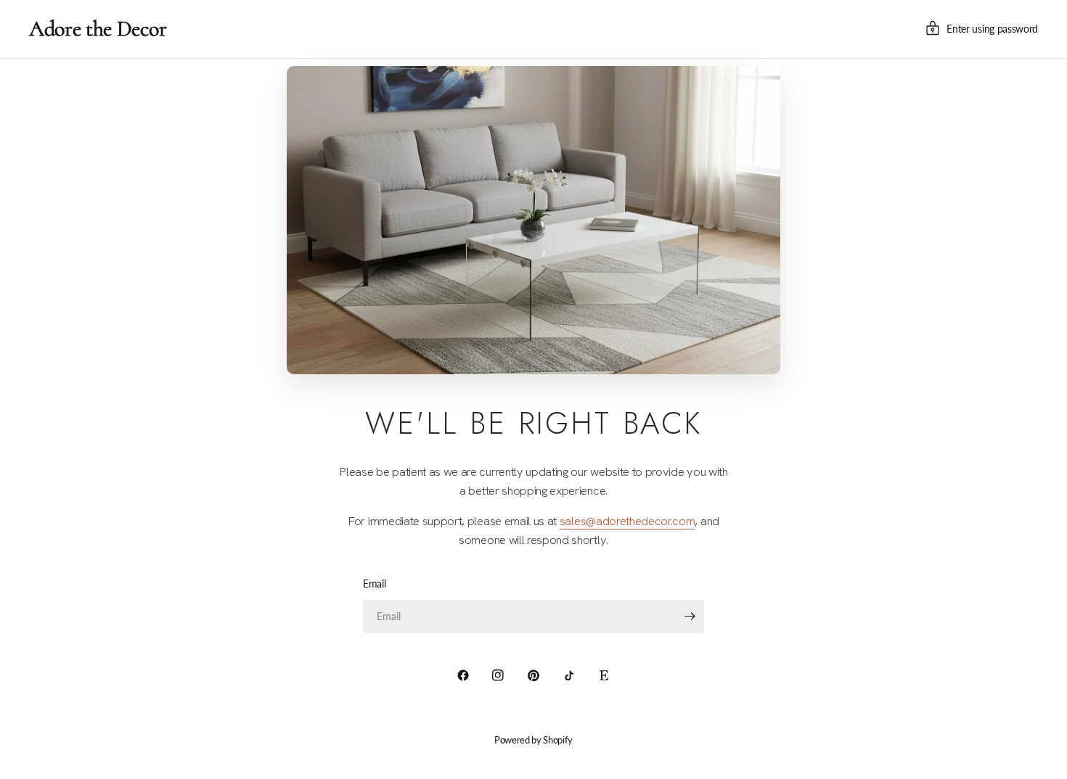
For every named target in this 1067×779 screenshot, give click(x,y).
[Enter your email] (689, 616)
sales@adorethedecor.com (627, 521)
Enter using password (992, 28)
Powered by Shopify (533, 740)
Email (374, 583)
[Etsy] (604, 675)
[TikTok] (569, 675)
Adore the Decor (97, 29)
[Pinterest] (533, 675)
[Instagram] (498, 675)
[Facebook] (463, 675)
